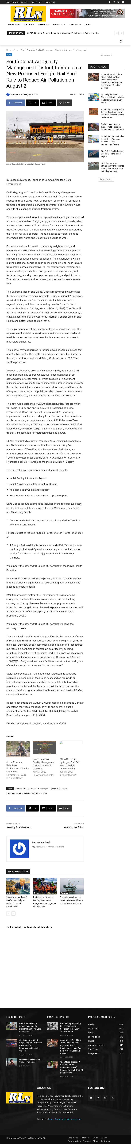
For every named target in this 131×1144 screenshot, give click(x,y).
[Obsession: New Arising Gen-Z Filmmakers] (11, 1062)
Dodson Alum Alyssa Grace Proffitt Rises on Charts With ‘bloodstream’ (112, 127)
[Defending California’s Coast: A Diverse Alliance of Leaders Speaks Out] (72, 886)
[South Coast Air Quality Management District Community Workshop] (44, 747)
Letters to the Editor (73, 827)
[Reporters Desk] (8, 94)
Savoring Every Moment (18, 827)
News (16, 50)
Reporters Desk (20, 94)
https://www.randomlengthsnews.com (48, 847)
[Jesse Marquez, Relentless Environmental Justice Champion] (18, 749)
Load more (105, 179)
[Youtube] (123, 2)
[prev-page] (8, 913)
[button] (121, 41)
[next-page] (13, 913)
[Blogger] (91, 1098)
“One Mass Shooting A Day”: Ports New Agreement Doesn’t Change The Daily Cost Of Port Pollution (71, 1067)
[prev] (117, 33)
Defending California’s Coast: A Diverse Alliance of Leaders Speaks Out (71, 900)
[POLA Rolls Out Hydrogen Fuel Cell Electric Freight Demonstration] (71, 747)
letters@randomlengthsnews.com (64, 1119)
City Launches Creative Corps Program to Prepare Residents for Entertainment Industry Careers (30, 1045)
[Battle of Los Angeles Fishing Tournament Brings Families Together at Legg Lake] (45, 886)
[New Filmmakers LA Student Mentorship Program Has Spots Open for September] (11, 1026)
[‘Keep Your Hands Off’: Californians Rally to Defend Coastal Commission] (18, 886)
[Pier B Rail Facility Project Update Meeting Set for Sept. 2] (93, 154)
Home (9, 50)
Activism (10, 893)
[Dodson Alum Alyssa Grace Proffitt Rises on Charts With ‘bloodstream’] (93, 127)
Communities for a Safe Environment (32, 789)
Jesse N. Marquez (59, 789)
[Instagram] (114, 2)
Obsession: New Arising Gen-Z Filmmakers (29, 1060)
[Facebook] (109, 2)
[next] (122, 33)
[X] (118, 2)
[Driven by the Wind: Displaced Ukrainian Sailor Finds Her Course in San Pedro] (93, 97)
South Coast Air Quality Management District (27, 793)
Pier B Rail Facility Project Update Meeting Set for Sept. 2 (112, 154)
